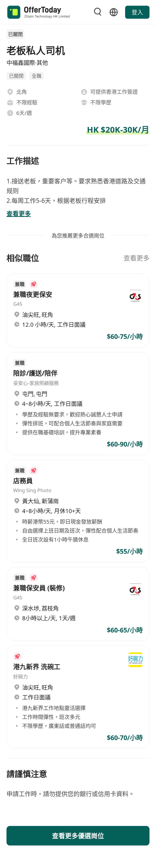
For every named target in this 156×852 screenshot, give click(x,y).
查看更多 (137, 257)
